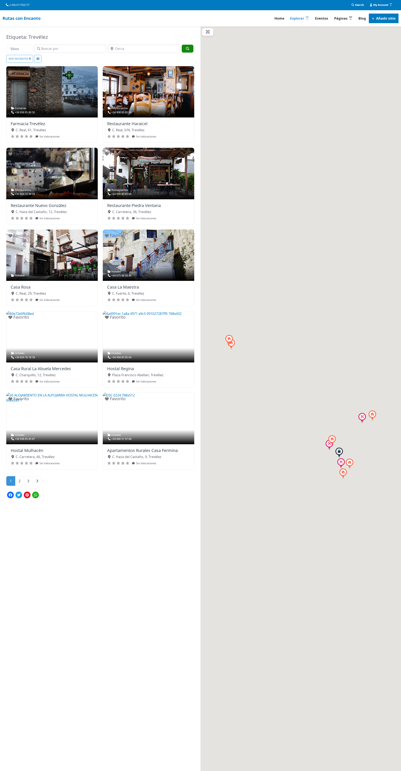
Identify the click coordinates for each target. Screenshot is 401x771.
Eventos (321, 18)
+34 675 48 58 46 (121, 275)
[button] (339, 452)
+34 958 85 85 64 (121, 357)
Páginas (341, 18)
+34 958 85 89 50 (25, 112)
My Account (380, 5)
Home (279, 18)
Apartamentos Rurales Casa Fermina (142, 450)
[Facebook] (10, 495)
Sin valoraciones (49, 136)
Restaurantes (119, 108)
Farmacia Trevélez (28, 123)
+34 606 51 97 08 (121, 439)
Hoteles (19, 275)
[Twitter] (19, 495)
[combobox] (19, 49)
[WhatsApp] (35, 495)
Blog (362, 18)
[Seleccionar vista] (38, 59)
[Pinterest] (27, 495)
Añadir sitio (385, 18)
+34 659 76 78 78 (25, 357)
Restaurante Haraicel (127, 123)
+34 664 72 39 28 (25, 194)
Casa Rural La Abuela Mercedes (41, 368)
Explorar (297, 18)
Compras (20, 108)
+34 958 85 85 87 (25, 439)
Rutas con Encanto (22, 18)
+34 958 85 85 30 (121, 112)
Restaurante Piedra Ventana (134, 205)
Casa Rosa (20, 287)
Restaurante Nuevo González (38, 205)
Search (359, 5)
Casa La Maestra (123, 287)
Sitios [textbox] (14, 49)
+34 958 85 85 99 (121, 194)
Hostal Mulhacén (27, 450)
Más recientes (19, 59)
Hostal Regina (120, 368)
